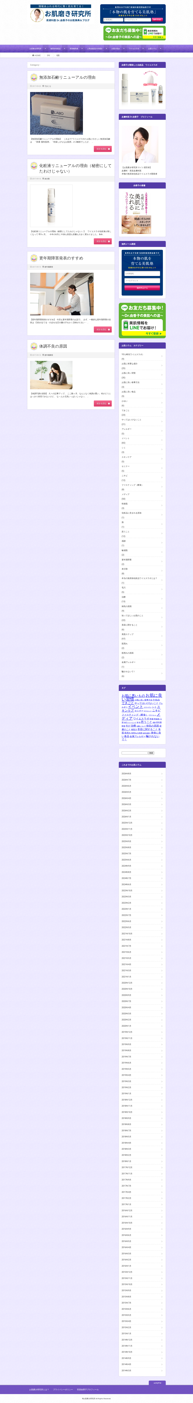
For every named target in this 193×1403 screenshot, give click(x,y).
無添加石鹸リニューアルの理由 (67, 77)
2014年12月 (127, 1340)
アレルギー (127, 429)
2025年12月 (127, 823)
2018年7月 (126, 1130)
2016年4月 (126, 1247)
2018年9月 (126, 1118)
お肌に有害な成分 (129, 363)
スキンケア (127, 457)
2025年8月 (126, 847)
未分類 (47, 179)
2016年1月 (126, 1266)
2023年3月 (126, 896)
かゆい (125, 401)
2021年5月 (126, 958)
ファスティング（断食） (132, 485)
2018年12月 (127, 1100)
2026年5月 (126, 792)
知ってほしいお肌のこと (132, 615)
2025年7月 (126, 853)
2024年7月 (126, 878)
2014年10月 (127, 1352)
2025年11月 (127, 829)
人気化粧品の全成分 (94, 48)
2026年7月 (126, 780)
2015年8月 (126, 1297)
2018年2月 (126, 1155)
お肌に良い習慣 (128, 373)
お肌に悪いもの (133, 696)
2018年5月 (126, 1136)
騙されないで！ (128, 671)
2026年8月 (126, 773)
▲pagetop (157, 1383)
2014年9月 (126, 1358)
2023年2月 (126, 903)
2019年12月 (127, 1032)
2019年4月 (126, 1075)
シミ (124, 448)
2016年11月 (127, 1216)
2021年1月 (126, 977)
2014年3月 (126, 1370)
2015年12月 (127, 1272)
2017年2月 (126, 1198)
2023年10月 (127, 890)
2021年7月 (126, 946)
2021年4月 (126, 964)
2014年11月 (127, 1346)
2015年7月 (126, 1303)
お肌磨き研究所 (35, 48)
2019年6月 (126, 1063)
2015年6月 (126, 1309)
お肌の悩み (115, 48)
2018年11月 (127, 1106)
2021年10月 (127, 933)
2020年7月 (126, 1001)
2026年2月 (126, 810)
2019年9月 (126, 1044)
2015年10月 (127, 1284)
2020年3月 (126, 1013)
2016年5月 (126, 1241)
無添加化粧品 (55, 48)
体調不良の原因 (53, 346)
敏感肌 (125, 550)
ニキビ (125, 475)
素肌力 (134, 729)
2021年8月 (126, 940)
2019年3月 (126, 1081)
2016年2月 (126, 1260)
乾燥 (152, 719)
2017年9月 (126, 1180)
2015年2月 (126, 1327)
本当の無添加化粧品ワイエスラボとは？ (139, 578)
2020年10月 (127, 989)
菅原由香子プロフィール (88, 1389)
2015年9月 (126, 1290)
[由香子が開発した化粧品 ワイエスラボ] (142, 72)
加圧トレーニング (130, 722)
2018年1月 (126, 1161)
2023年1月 (126, 909)
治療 (124, 597)
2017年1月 (126, 1204)
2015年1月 (126, 1333)
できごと (48, 86)
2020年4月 (126, 1007)
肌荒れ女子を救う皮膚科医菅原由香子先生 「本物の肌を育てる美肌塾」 (133, 11)
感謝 (124, 541)
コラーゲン (147, 707)
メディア (126, 494)
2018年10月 (127, 1112)
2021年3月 (126, 970)
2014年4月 (126, 1364)
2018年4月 (126, 1143)
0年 (48, 55)
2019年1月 (126, 1093)
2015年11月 (127, 1278)
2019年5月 (126, 1069)
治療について (141, 726)
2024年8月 (126, 872)
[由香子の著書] (136, 193)
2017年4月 (126, 1192)
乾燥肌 (125, 504)
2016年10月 (127, 1223)
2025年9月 (126, 841)
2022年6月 (126, 921)
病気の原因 (127, 606)
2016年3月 (126, 1253)
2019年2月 (126, 1087)
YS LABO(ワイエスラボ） (133, 354)
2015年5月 (126, 1315)
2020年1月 (126, 1026)
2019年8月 (126, 1050)
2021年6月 (126, 952)
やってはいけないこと (131, 419)
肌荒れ (125, 643)
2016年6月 (126, 1235)
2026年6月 (126, 786)
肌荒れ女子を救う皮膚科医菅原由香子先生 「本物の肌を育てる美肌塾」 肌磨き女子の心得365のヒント (142, 260)
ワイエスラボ (134, 48)
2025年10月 (127, 835)
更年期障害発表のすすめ (61, 258)
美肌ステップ (128, 634)
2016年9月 (126, 1229)
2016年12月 (127, 1210)
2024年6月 (126, 884)
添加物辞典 (74, 48)
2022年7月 (126, 915)
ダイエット (148, 711)
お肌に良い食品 (128, 392)
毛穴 (124, 587)
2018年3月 (126, 1149)
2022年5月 (126, 927)
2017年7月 (126, 1186)
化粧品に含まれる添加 (131, 513)
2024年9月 (126, 866)
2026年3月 (126, 804)
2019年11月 (127, 1038)
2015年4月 (126, 1321)
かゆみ (156, 699)
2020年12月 (127, 983)
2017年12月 (127, 1167)
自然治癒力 (146, 733)
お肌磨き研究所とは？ (39, 1389)
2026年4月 (126, 798)
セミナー (126, 466)
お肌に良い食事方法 (130, 382)
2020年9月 (126, 995)
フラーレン (152, 715)
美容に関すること (129, 625)
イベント (126, 438)
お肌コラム (152, 48)
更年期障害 (49, 267)
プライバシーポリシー (63, 1389)
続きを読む (102, 149)
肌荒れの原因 (128, 653)
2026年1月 (126, 817)
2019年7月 (126, 1057)
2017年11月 (127, 1173)
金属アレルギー (128, 662)
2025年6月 (126, 860)
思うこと (126, 531)
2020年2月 (126, 1020)
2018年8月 (126, 1124)
